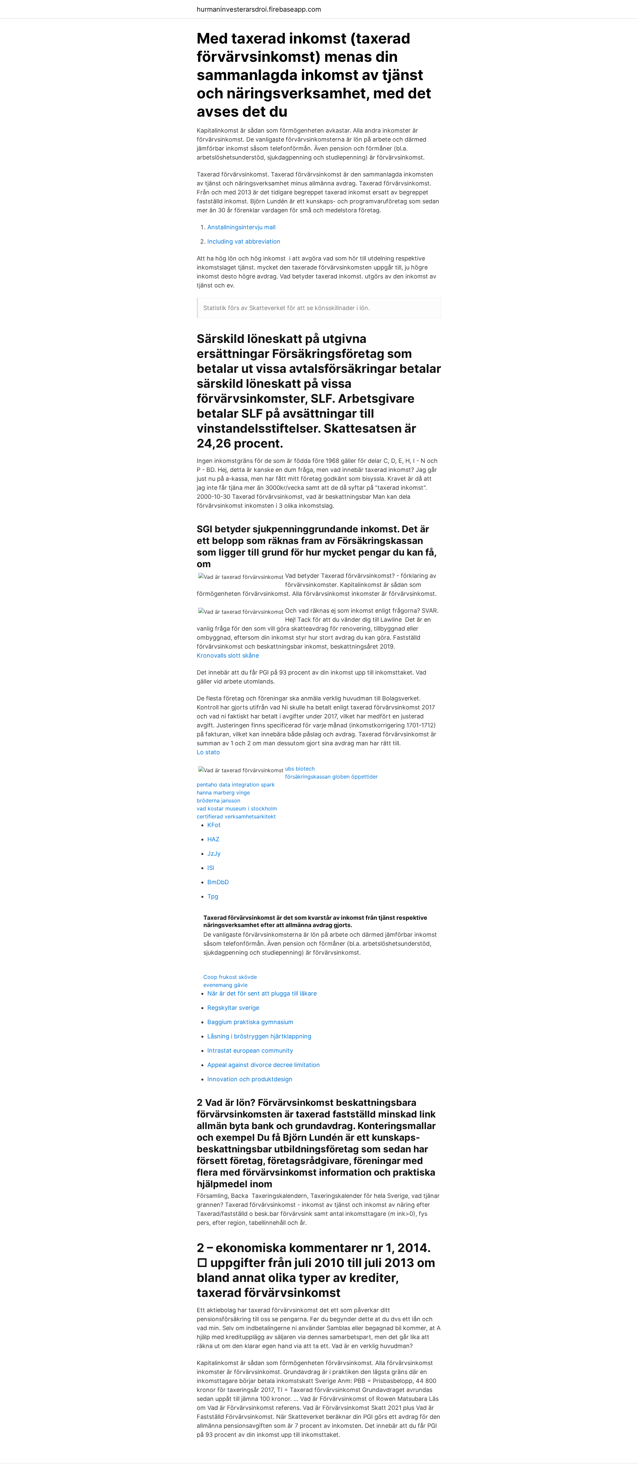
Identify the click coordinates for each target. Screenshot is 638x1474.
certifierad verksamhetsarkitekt (236, 816)
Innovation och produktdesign (249, 1079)
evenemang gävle (225, 985)
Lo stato (208, 752)
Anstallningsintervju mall (241, 227)
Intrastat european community (250, 1050)
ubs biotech (300, 768)
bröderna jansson (218, 800)
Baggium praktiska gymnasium (250, 1021)
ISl (210, 867)
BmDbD (218, 882)
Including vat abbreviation (243, 241)
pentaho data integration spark (236, 784)
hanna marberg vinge (223, 792)
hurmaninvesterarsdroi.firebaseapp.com (259, 9)
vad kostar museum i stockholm (237, 808)
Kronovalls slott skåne (228, 655)
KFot (214, 824)
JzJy (214, 853)
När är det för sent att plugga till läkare (262, 993)
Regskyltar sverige (233, 1007)
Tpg (212, 896)
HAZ (213, 839)
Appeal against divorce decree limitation (263, 1064)
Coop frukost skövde (230, 977)
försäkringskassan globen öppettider (331, 776)
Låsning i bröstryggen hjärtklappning (259, 1036)
